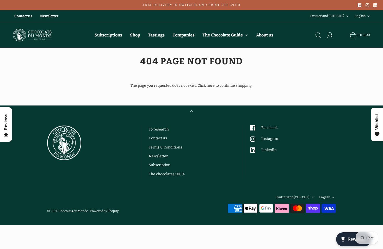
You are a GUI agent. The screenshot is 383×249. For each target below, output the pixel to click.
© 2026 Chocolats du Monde (67, 211)
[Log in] (332, 35)
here (211, 85)
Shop (135, 35)
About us (264, 35)
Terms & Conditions (165, 147)
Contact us (23, 16)
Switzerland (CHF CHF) (327, 16)
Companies (183, 35)
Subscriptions (108, 35)
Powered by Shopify (104, 211)
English (360, 16)
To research (159, 129)
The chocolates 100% (167, 174)
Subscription (159, 165)
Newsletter (49, 16)
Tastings (156, 35)
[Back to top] (192, 111)
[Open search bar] (321, 35)
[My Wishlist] (344, 35)
